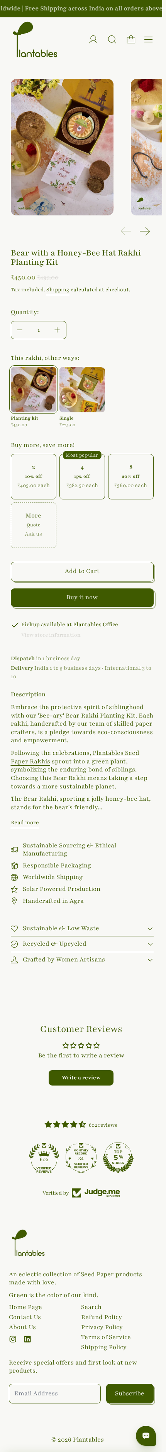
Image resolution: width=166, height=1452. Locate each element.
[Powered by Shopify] (93, 39)
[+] (57, 330)
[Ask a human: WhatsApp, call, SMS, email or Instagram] (146, 1436)
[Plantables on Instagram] (13, 1339)
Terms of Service (106, 1337)
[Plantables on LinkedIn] (27, 1339)
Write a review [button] (81, 1077)
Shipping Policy (104, 1347)
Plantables (88, 1439)
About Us (22, 1327)
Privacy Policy (102, 1327)
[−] (20, 330)
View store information (51, 635)
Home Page (25, 1307)
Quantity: (25, 312)
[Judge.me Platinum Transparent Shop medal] (44, 1157)
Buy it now (82, 597)
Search (91, 1307)
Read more (25, 822)
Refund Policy (101, 1317)
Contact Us (25, 1317)
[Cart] (131, 39)
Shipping (57, 289)
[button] (112, 39)
